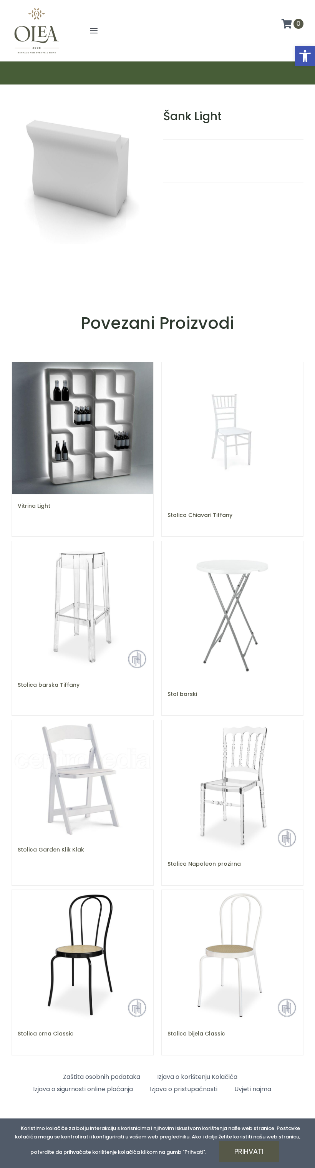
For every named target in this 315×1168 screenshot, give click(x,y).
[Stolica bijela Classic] (232, 956)
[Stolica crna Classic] (82, 956)
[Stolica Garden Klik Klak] (82, 779)
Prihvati (249, 1151)
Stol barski (182, 694)
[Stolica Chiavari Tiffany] (232, 433)
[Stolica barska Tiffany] (82, 607)
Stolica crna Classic (45, 1033)
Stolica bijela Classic (196, 1033)
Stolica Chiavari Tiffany (199, 515)
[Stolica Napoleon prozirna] (232, 786)
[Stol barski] (232, 612)
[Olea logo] (36, 8)
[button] (305, 56)
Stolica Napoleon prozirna (204, 864)
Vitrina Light (34, 506)
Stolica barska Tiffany (49, 685)
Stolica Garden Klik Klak (51, 849)
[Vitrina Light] (82, 428)
